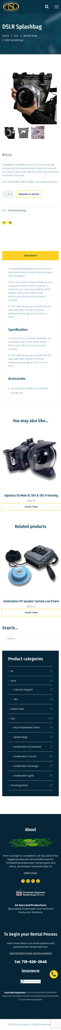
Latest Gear (17, 709)
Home (5, 35)
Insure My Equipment (15, 992)
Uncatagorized (19, 785)
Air (12, 671)
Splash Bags (30, 35)
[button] (54, 974)
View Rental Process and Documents (30, 953)
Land (13, 680)
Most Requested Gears (26, 727)
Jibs (15, 699)
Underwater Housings (25, 766)
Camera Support (23, 689)
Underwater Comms (25, 756)
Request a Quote (29, 194)
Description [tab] (30, 255)
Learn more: (30, 873)
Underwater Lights (23, 775)
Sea (16, 35)
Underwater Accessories (27, 746)
